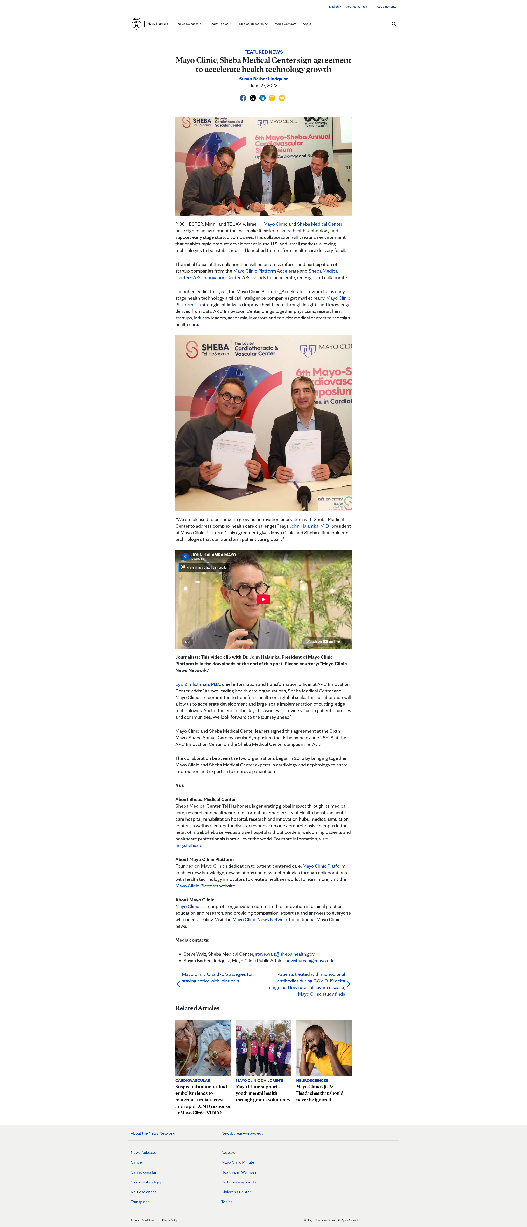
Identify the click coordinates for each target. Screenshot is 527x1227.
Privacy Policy (169, 1220)
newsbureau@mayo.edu (310, 960)
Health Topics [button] (219, 24)
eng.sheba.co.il (190, 845)
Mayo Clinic (275, 224)
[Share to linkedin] (263, 97)
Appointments (386, 6)
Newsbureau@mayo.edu (242, 1133)
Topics (226, 1201)
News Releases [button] (188, 24)
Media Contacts (285, 24)
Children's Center (236, 1191)
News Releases (144, 1152)
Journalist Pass (356, 6)
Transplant (140, 1201)
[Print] (282, 97)
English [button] (334, 6)
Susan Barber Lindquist (263, 79)
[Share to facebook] (243, 97)
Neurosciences (143, 1191)
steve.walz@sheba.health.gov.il (286, 954)
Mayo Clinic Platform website (205, 886)
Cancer (137, 1162)
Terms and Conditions (142, 1220)
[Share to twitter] (253, 97)
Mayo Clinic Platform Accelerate (266, 271)
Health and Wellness (239, 1172)
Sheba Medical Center (319, 224)
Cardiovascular (143, 1172)
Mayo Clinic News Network (260, 919)
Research (229, 1152)
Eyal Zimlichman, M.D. (197, 684)
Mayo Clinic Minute (237, 1162)
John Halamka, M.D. (309, 526)
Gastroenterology (146, 1181)
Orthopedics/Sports (238, 1181)
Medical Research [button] (251, 24)
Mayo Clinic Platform (324, 866)
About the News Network (153, 1133)
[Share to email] (272, 97)
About (307, 24)
